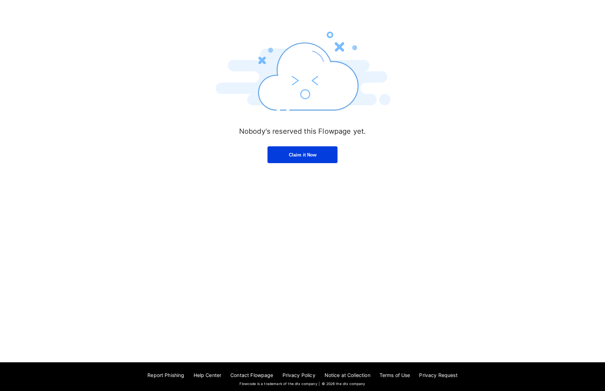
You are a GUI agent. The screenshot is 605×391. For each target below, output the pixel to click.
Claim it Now (303, 155)
